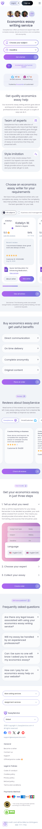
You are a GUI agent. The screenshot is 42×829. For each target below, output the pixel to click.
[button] (39, 3)
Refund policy (9, 781)
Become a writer (10, 748)
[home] (2, 3)
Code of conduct (10, 770)
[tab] (10, 420)
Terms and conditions (12, 785)
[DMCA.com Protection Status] (9, 812)
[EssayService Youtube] (23, 732)
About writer (11, 279)
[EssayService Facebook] (5, 732)
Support (7, 756)
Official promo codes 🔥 (13, 759)
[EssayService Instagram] (9, 732)
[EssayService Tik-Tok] (18, 732)
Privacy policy (9, 778)
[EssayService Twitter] (14, 732)
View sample (14, 273)
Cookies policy (9, 774)
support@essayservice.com (15, 737)
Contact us (8, 752)
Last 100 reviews (9, 236)
